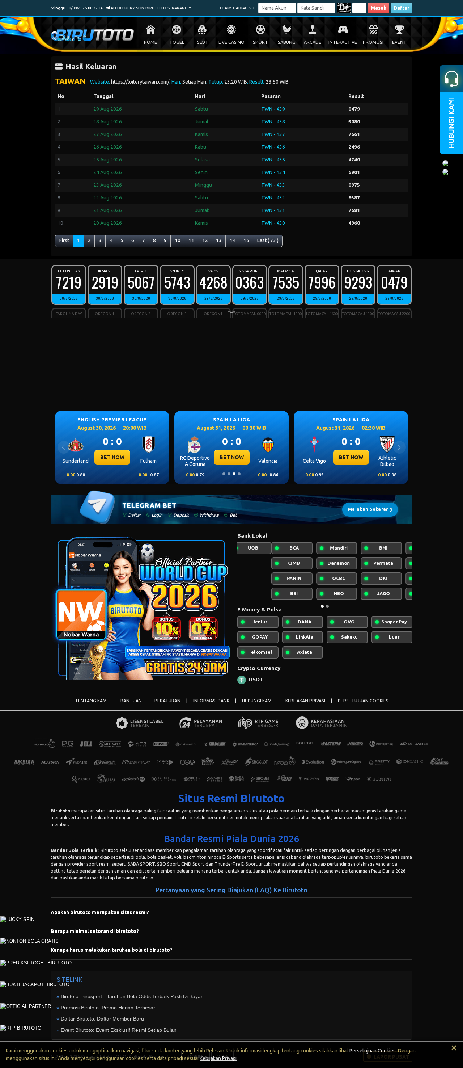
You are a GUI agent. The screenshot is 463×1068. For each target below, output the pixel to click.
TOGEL (176, 42)
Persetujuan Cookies (372, 1051)
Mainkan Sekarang (370, 509)
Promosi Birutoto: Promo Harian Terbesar (108, 1007)
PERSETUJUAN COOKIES (363, 700)
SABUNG (287, 42)
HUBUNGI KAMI (257, 700)
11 (191, 240)
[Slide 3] (234, 474)
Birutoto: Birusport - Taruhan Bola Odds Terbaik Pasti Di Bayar (132, 996)
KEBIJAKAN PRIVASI (305, 700)
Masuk (378, 8)
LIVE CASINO (231, 42)
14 (232, 240)
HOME (150, 42)
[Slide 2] (229, 474)
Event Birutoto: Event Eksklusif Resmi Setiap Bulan (119, 1030)
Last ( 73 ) (268, 240)
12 (205, 240)
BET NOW (112, 457)
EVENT (399, 42)
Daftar (401, 8)
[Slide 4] (239, 474)
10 (177, 240)
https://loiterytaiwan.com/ (140, 82)
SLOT (202, 42)
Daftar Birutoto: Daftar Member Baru (102, 1019)
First (64, 240)
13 (219, 240)
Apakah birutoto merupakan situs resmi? (100, 912)
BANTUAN (131, 700)
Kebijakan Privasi (218, 1058)
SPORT (260, 42)
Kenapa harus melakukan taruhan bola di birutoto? (112, 950)
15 (246, 240)
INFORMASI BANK (211, 700)
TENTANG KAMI (91, 700)
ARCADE (312, 42)
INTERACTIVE (342, 42)
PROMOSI (373, 42)
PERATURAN (167, 700)
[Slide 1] (223, 474)
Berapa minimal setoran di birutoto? (95, 931)
